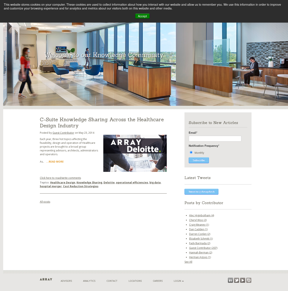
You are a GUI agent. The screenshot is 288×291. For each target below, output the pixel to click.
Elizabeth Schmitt (201, 238)
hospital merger (51, 186)
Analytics (89, 280)
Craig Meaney (199, 224)
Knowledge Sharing (89, 182)
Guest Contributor (63, 133)
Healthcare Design (62, 182)
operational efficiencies (132, 182)
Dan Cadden (198, 229)
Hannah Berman (200, 252)
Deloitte (109, 182)
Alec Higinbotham (201, 215)
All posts (45, 201)
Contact (111, 280)
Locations (135, 280)
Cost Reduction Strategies (80, 186)
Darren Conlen (199, 234)
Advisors (66, 280)
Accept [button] (142, 16)
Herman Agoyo (200, 257)
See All (188, 262)
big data (155, 182)
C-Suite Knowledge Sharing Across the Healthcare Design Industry (102, 122)
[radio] (218, 152)
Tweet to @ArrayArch (201, 191)
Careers (158, 280)
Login (177, 280)
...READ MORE (55, 161)
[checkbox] (218, 152)
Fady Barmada (199, 243)
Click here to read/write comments (60, 178)
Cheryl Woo (198, 220)
